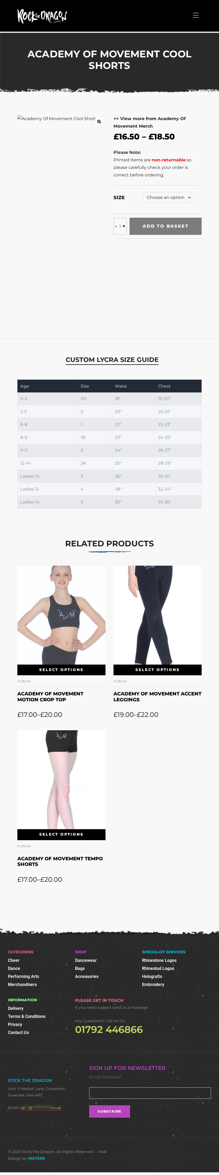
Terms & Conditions (26, 1016)
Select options (61, 669)
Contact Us (18, 1032)
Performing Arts (23, 976)
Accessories (87, 976)
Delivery (16, 1008)
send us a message (130, 1007)
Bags (80, 968)
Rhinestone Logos (159, 960)
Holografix (152, 976)
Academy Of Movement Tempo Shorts (60, 862)
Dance (14, 968)
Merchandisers (22, 984)
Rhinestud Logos (158, 968)
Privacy (15, 1024)
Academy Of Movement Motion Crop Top (50, 697)
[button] (99, 121)
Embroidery (153, 984)
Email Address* (105, 1077)
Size (119, 198)
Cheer (13, 960)
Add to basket (166, 226)
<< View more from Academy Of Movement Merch (150, 122)
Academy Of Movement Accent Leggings (157, 697)
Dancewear (86, 960)
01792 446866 (109, 1029)
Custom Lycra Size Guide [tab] (112, 360)
